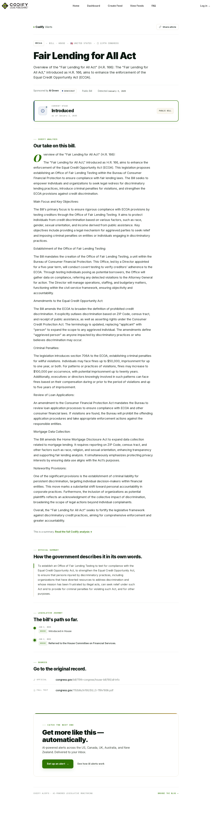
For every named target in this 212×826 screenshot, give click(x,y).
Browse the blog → (168, 793)
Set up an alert (58, 763)
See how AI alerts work (90, 763)
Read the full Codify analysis (73, 531)
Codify (43, 27)
